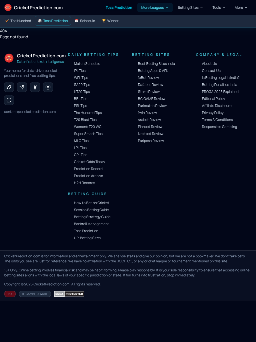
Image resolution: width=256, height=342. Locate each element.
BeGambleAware (35, 294)
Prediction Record (88, 168)
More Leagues (152, 7)
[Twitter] (9, 87)
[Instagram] (48, 87)
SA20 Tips (82, 84)
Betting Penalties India (219, 84)
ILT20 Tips (82, 91)
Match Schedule (87, 63)
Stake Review (149, 91)
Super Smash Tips (88, 133)
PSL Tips (80, 105)
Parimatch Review (152, 105)
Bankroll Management (91, 223)
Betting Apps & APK (153, 70)
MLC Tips (81, 140)
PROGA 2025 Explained (220, 91)
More (239, 7)
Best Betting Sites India (156, 63)
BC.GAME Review (152, 98)
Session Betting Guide (91, 209)
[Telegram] (22, 87)
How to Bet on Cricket (91, 202)
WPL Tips (81, 77)
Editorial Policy (213, 98)
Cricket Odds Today (89, 161)
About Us (209, 63)
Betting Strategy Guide (92, 216)
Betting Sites (188, 7)
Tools (216, 7)
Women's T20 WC (88, 126)
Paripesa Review (151, 140)
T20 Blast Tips (85, 119)
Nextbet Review (151, 133)
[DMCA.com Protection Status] (69, 294)
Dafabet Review (150, 84)
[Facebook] (35, 87)
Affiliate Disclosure (217, 105)
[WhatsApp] (9, 100)
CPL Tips (80, 154)
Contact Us (211, 70)
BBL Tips (80, 98)
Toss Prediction (86, 230)
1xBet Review (148, 77)
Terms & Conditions (217, 119)
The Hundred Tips (88, 112)
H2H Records (84, 182)
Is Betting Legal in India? (221, 77)
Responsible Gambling (219, 126)
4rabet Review (149, 119)
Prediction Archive (88, 175)
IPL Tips (80, 70)
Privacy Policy (213, 112)
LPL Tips (80, 147)
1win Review (147, 112)
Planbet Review (150, 126)
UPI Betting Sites (87, 237)
